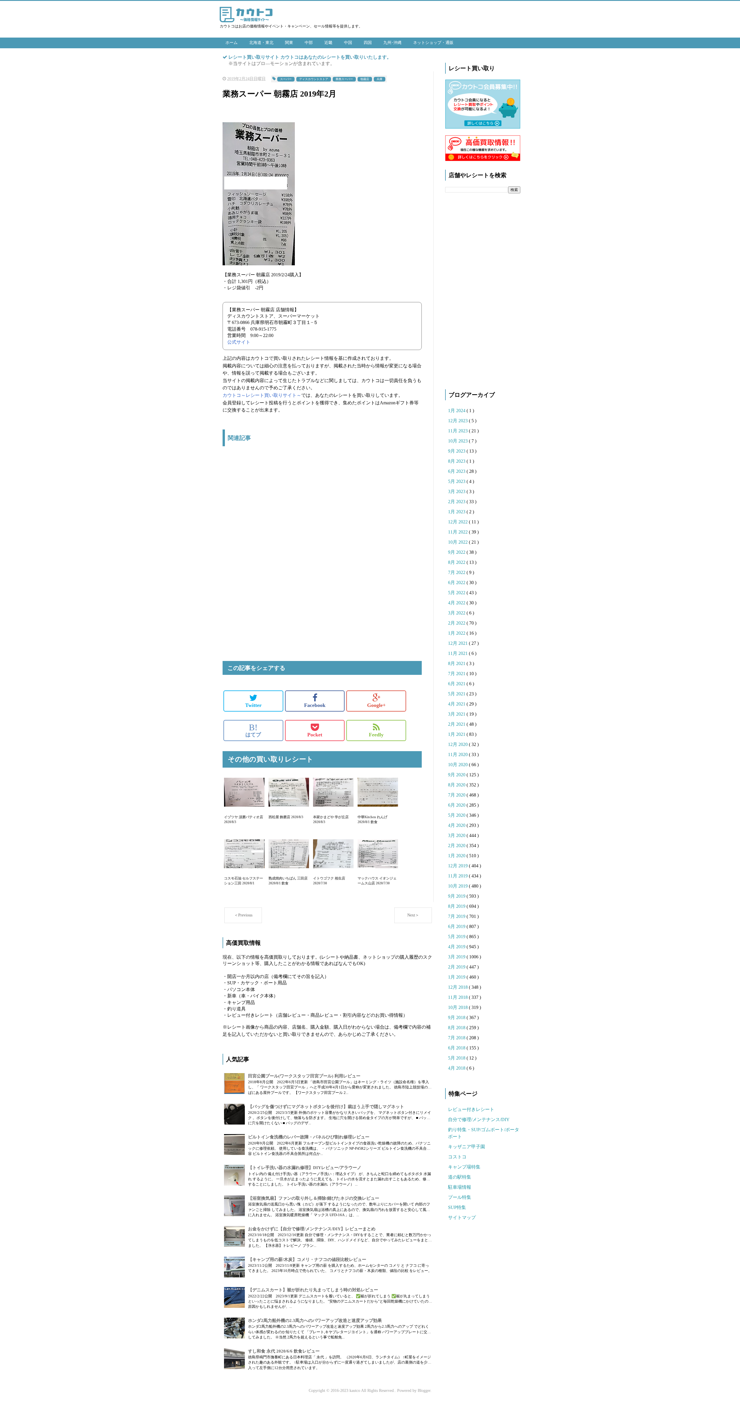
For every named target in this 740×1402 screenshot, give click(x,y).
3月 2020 (457, 835)
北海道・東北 (261, 42)
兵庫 (379, 79)
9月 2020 (457, 774)
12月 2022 (458, 521)
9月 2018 (457, 1017)
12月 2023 (458, 420)
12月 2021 (458, 643)
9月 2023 (457, 451)
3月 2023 (457, 491)
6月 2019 (457, 926)
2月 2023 (457, 501)
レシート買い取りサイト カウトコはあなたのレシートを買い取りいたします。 (309, 57)
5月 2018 (457, 1057)
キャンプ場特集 (464, 1166)
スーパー (286, 79)
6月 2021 (457, 683)
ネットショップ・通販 (433, 42)
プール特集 (459, 1197)
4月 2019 (457, 946)
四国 (368, 42)
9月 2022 (457, 552)
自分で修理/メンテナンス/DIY (479, 1119)
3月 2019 (457, 956)
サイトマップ (462, 1217)
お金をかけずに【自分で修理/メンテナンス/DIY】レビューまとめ (311, 1229)
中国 (348, 42)
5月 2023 (457, 481)
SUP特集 (457, 1207)
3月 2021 (457, 714)
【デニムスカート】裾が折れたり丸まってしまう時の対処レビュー (313, 1290)
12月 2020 (458, 744)
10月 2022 (458, 542)
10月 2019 (458, 886)
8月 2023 (457, 461)
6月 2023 (457, 471)
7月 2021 (457, 673)
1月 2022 (457, 633)
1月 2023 (457, 511)
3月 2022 (457, 612)
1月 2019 (457, 977)
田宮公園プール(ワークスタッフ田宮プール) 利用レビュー (304, 1076)
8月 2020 (457, 784)
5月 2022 (457, 592)
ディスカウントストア (313, 79)
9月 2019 (457, 896)
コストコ (457, 1156)
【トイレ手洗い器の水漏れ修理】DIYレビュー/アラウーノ (304, 1167)
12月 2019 (458, 865)
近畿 (328, 42)
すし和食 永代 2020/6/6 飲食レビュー (284, 1351)
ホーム (231, 42)
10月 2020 (458, 764)
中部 (309, 42)
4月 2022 (457, 602)
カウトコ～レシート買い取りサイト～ (262, 395)
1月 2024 (457, 410)
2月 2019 (457, 966)
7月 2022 (457, 572)
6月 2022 (457, 582)
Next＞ (413, 915)
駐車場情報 (459, 1187)
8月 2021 (457, 663)
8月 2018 (457, 1027)
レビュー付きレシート (471, 1109)
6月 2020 (457, 805)
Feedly (376, 735)
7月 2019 (457, 916)
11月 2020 (458, 754)
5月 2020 (457, 815)
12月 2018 (458, 987)
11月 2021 (458, 653)
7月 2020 (457, 794)
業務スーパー (344, 79)
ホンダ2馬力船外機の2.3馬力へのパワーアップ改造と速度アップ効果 (315, 1320)
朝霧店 (364, 79)
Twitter (253, 705)
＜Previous (243, 915)
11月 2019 (458, 875)
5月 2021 (457, 693)
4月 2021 (457, 703)
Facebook (314, 705)
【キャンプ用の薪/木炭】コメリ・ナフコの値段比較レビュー (307, 1259)
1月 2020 (457, 855)
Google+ (376, 705)
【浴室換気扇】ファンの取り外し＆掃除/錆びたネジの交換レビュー (313, 1198)
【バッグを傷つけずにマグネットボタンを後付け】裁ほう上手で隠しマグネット (326, 1106)
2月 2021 (457, 724)
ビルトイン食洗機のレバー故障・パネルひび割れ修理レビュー (308, 1137)
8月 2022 (457, 562)
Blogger (424, 1390)
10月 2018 (458, 1007)
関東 (289, 42)
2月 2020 (457, 845)
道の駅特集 (459, 1177)
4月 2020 (457, 825)
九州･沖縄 (392, 42)
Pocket (314, 735)
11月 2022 (458, 531)
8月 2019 (457, 906)
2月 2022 (457, 623)
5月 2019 (457, 936)
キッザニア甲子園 (466, 1146)
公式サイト (238, 342)
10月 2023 (458, 440)
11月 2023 (458, 430)
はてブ (253, 730)
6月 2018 (457, 1047)
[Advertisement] (322, 511)
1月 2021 (457, 734)
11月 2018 (458, 997)
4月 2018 (457, 1068)
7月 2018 (457, 1037)
